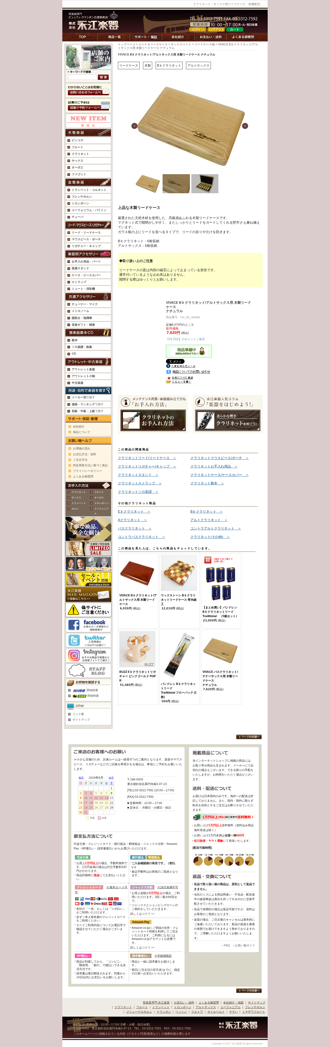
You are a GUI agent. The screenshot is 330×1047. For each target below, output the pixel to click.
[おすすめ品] (88, 125)
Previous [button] (134, 126)
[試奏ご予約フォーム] (88, 110)
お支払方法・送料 (84, 454)
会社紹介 (79, 426)
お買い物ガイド (245, 945)
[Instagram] (88, 660)
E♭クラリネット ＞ (134, 511)
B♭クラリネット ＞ (206, 511)
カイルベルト (216, 1011)
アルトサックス (206, 1007)
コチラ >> (148, 914)
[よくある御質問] (243, 39)
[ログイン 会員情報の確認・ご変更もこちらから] (197, 29)
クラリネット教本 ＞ (207, 483)
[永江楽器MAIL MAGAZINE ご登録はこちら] (88, 599)
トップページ (126, 44)
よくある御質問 (83, 476)
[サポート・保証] (146, 39)
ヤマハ (233, 1011)
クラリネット (79, 492)
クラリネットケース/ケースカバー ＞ (219, 475)
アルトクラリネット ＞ (209, 520)
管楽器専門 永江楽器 (156, 1002)
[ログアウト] (216, 29)
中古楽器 (77, 383)
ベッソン (181, 1011)
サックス (76, 497)
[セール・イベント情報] (88, 583)
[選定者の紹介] (88, 568)
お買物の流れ (81, 448)
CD (74, 353)
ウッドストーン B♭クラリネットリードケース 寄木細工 (178, 600)
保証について (81, 432)
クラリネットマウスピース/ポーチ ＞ (219, 458)
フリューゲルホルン (139, 1011)
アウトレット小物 (83, 376)
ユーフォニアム (230, 1007)
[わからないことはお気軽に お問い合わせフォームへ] (88, 95)
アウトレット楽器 (83, 369)
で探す (83, 397)
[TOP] (83, 39)
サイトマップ (81, 719)
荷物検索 (92, 690)
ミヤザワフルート (253, 1011)
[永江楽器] (238, 1026)
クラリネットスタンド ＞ (138, 475)
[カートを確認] (234, 29)
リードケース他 (204, 44)
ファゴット (79, 174)
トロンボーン (101, 503)
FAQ (227, 945)
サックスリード (181, 44)
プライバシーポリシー (87, 471)
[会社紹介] (178, 39)
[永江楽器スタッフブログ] (88, 675)
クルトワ (197, 1011)
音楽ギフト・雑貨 (83, 324)
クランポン (164, 1011)
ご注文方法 (80, 460)
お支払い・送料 (184, 1002)
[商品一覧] (114, 39)
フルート (77, 147)
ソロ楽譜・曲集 (82, 347)
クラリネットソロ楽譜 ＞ (138, 492)
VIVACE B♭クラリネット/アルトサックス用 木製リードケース (138, 600)
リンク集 (78, 714)
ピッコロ (77, 140)
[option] (190, 126)
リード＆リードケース (153, 44)
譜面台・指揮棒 (82, 318)
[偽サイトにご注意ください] (88, 614)
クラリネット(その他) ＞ (210, 537)
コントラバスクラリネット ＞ (141, 537)
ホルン (75, 508)
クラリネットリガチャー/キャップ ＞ (147, 466)
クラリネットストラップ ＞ (140, 483)
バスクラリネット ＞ (135, 528)
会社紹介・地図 (233, 1002)
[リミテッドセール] (88, 553)
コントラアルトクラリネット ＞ (215, 528)
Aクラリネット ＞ (132, 520)
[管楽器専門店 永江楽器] (94, 27)
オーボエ (99, 497)
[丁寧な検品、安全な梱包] (88, 538)
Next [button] (245, 126)
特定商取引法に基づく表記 (90, 465)
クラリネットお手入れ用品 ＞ (214, 466)
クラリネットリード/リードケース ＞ (147, 458)
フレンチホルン (82, 196)
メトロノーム (80, 311)
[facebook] (88, 629)
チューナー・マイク (85, 304)
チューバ (77, 217)
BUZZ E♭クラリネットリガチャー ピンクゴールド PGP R (137, 676)
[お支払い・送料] (210, 39)
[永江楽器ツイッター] (88, 645)
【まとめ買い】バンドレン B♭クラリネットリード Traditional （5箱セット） (220, 612)
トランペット (79, 503)
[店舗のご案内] (88, 66)
